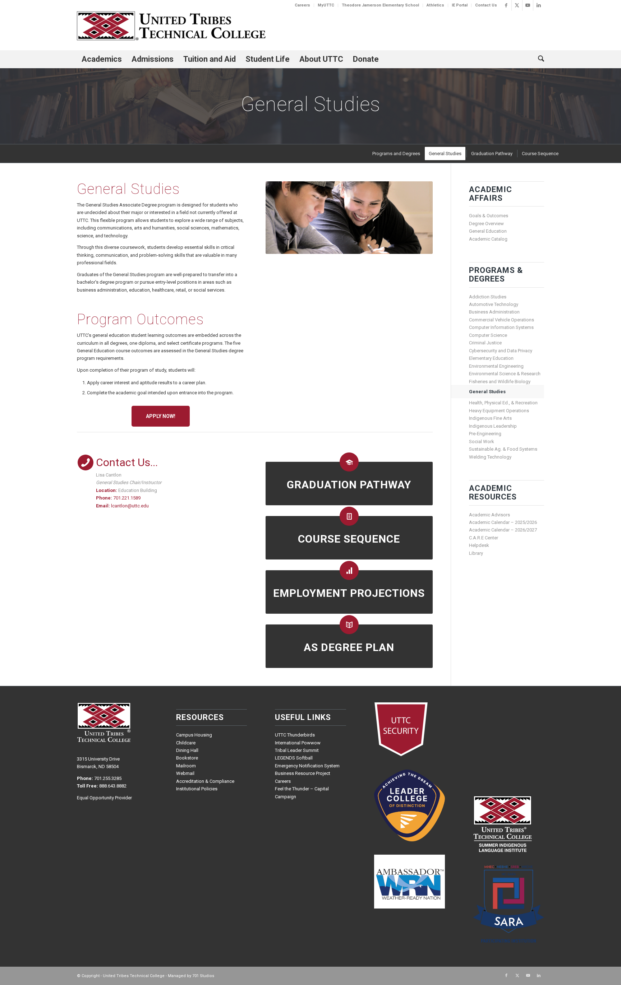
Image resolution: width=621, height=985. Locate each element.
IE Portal (460, 5)
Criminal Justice (485, 342)
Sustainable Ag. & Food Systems (503, 449)
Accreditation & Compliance (205, 781)
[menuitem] (302, 5)
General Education (488, 231)
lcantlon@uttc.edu (130, 505)
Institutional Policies (196, 788)
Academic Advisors (489, 514)
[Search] (538, 59)
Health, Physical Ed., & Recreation (503, 402)
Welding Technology (490, 457)
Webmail (185, 773)
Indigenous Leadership (493, 426)
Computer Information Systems (501, 327)
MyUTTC (326, 5)
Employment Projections (349, 593)
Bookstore (187, 758)
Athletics (435, 5)
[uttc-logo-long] (171, 27)
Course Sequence (349, 539)
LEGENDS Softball (294, 758)
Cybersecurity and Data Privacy (500, 350)
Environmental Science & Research (504, 373)
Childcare (186, 742)
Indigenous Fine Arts (490, 418)
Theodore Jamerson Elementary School (380, 5)
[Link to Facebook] (506, 5)
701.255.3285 (107, 778)
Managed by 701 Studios (191, 976)
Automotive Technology (493, 304)
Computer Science (488, 335)
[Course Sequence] (349, 516)
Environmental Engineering (496, 366)
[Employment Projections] (349, 570)
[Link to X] (517, 5)
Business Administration (494, 312)
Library (476, 553)
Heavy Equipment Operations (499, 410)
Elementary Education (491, 358)
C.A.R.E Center (483, 537)
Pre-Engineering (485, 433)
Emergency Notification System (307, 765)
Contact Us (486, 5)
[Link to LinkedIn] (538, 5)
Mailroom (186, 765)
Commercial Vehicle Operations (501, 319)
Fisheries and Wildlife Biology (499, 381)
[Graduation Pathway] (349, 461)
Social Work (481, 441)
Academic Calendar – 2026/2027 (503, 530)
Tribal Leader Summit (297, 750)
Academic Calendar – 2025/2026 (503, 522)
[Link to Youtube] (528, 5)
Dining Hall (187, 750)
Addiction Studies (487, 296)
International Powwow (298, 742)
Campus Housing (194, 735)
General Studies (487, 391)
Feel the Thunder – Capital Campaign (302, 792)
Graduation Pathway (349, 484)
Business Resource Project (302, 773)
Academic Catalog (488, 239)
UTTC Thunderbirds (295, 735)
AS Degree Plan (349, 647)
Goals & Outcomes (488, 215)
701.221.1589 (127, 498)
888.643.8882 (112, 786)
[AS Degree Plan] (349, 624)
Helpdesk (479, 545)
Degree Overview (486, 223)
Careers (302, 5)
